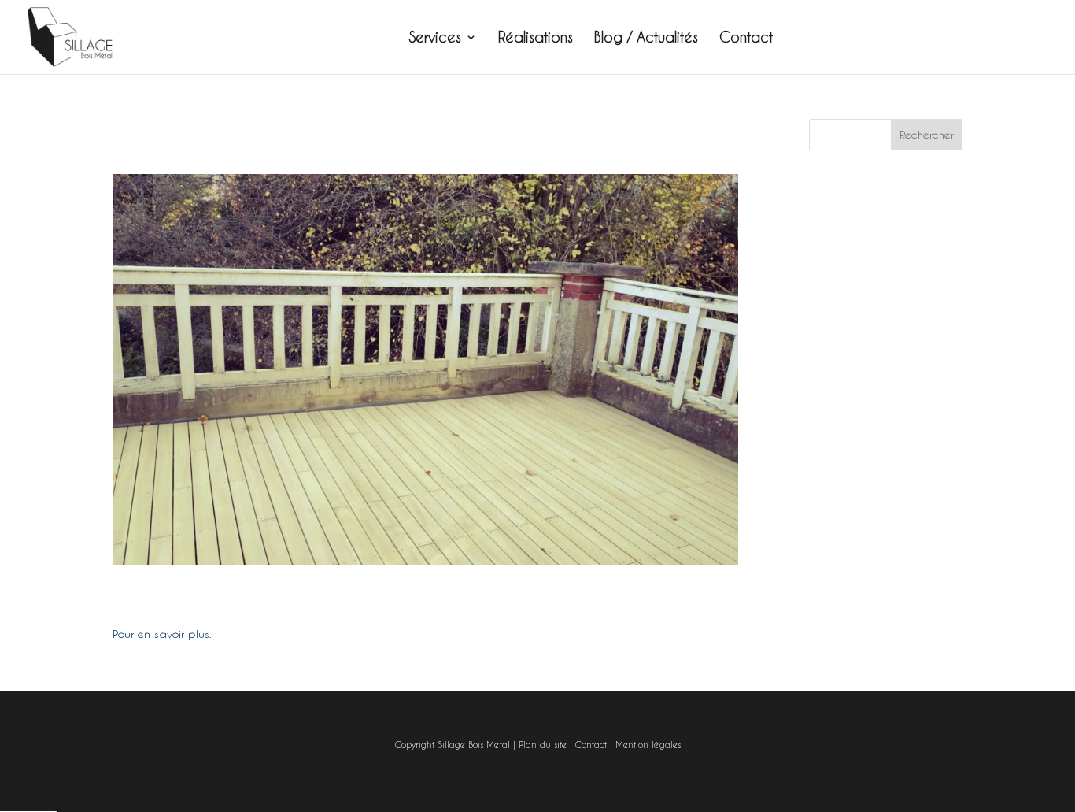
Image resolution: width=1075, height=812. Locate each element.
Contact (746, 38)
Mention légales (648, 745)
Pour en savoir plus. (162, 634)
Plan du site (543, 745)
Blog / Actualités (646, 38)
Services (435, 38)
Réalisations (535, 38)
